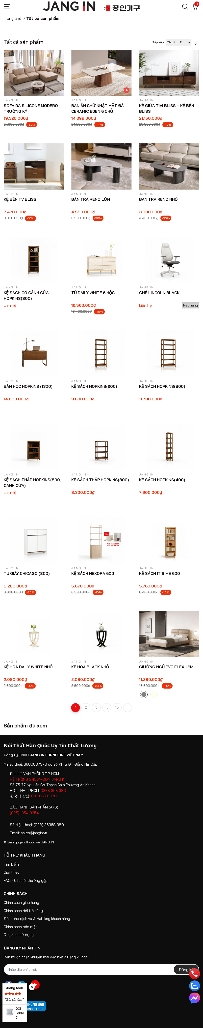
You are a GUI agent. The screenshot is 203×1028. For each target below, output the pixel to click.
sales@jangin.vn (34, 833)
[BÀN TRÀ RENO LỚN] (101, 166)
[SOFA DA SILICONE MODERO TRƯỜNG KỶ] (34, 73)
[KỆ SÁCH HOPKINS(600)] (101, 353)
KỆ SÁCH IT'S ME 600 (159, 573)
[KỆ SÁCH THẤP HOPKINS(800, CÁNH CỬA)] (34, 447)
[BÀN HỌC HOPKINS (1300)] (34, 353)
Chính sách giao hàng (21, 902)
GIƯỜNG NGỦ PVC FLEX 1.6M (166, 666)
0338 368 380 (53, 790)
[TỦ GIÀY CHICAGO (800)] (34, 540)
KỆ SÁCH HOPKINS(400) (162, 479)
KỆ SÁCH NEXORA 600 (92, 573)
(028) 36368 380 (49, 824)
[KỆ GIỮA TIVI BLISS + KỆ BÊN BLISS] (169, 73)
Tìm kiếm (11, 864)
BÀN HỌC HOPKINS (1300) (28, 386)
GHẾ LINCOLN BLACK (159, 292)
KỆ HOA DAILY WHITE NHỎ (28, 666)
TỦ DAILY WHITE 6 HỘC (93, 292)
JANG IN (47, 842)
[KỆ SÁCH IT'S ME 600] (169, 540)
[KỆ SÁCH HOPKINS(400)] (169, 447)
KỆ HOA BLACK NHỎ (90, 666)
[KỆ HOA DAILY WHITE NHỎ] (34, 634)
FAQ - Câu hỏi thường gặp (26, 880)
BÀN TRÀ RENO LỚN (90, 199)
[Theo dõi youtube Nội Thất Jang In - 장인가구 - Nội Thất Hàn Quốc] (35, 984)
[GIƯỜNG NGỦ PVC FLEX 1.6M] (169, 634)
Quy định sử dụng (19, 934)
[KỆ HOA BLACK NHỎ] (101, 634)
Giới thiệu (11, 872)
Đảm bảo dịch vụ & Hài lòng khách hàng (37, 918)
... (107, 707)
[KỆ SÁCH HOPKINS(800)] (169, 353)
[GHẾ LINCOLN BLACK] (169, 260)
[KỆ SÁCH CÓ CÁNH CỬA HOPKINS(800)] (34, 260)
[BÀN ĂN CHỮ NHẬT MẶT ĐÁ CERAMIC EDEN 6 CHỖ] (101, 73)
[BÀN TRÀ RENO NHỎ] (169, 166)
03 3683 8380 (44, 796)
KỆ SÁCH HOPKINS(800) (162, 386)
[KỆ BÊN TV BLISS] (34, 166)
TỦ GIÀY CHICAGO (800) (27, 573)
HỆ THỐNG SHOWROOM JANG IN (37, 779)
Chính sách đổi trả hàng (23, 910)
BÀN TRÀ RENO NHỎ (158, 199)
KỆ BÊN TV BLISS (20, 199)
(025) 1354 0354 (24, 812)
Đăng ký (186, 969)
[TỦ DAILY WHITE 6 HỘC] (101, 260)
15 (117, 707)
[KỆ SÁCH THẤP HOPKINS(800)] (101, 447)
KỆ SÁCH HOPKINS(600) (94, 386)
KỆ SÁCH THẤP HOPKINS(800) (100, 479)
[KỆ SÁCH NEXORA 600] (101, 540)
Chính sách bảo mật (20, 926)
